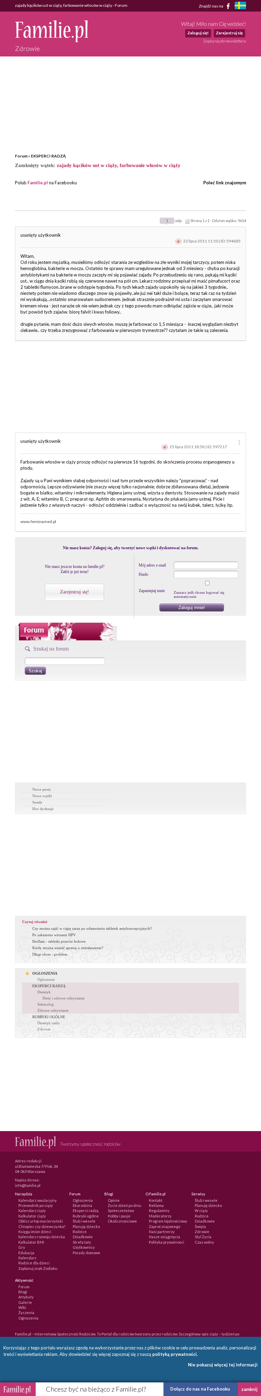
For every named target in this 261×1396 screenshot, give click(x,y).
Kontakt (155, 1200)
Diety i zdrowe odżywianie (63, 998)
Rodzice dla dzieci (34, 1263)
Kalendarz (27, 1258)
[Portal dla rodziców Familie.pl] (51, 40)
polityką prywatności (174, 1354)
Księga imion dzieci (34, 1231)
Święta (200, 1226)
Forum (21, 155)
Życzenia (26, 1312)
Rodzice (80, 1231)
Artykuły (26, 1297)
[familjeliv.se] (240, 6)
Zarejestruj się (229, 32)
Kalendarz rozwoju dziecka (41, 1236)
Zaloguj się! (198, 32)
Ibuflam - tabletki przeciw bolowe (59, 941)
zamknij (249, 1389)
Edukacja (26, 1252)
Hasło (143, 574)
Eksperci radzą (86, 1210)
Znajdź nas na (211, 5)
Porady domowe (86, 1252)
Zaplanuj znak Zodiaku (37, 1268)
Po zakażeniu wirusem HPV (54, 935)
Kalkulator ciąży (32, 1216)
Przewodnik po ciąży (35, 1205)
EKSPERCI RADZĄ (48, 155)
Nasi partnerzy (162, 1231)
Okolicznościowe (122, 1221)
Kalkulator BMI (31, 1242)
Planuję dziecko (86, 1226)
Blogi (22, 1292)
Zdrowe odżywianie (53, 1010)
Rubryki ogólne (86, 1216)
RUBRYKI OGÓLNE (48, 1017)
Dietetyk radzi (48, 1023)
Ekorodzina (82, 1205)
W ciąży (201, 1210)
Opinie (114, 1200)
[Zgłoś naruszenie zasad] (178, 240)
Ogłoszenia (46, 979)
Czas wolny (204, 1242)
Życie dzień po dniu (124, 1205)
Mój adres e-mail (152, 565)
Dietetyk (44, 992)
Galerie (25, 1302)
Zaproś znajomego (164, 1226)
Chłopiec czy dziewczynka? (41, 1226)
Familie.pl (38, 182)
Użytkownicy (84, 1247)
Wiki (22, 1307)
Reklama (156, 1205)
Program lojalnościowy (168, 1221)
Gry (21, 1247)
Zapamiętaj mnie (152, 590)
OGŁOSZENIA (44, 973)
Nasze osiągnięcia (164, 1236)
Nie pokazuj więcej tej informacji (223, 1364)
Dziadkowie (83, 1236)
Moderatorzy (160, 1216)
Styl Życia (203, 1236)
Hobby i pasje (119, 1216)
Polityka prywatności (166, 1242)
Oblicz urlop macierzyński (40, 1221)
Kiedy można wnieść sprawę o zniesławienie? (67, 948)
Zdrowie (44, 1029)
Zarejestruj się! (74, 591)
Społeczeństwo (121, 1210)
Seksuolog (45, 1004)
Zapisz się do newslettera (224, 41)
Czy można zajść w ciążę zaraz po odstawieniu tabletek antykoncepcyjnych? (92, 928)
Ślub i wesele (84, 1221)
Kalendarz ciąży (32, 1210)
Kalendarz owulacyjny (37, 1200)
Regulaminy (159, 1210)
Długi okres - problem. (50, 954)
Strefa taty (82, 1242)
